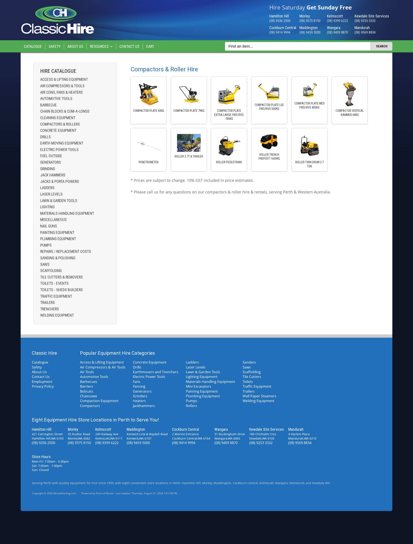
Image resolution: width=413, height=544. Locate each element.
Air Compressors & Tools (62, 86)
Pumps (46, 245)
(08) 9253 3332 (365, 21)
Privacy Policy (43, 386)
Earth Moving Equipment (61, 143)
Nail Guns (48, 226)
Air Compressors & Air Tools (102, 367)
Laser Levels (51, 194)
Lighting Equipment (201, 376)
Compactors (90, 405)
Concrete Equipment (58, 130)
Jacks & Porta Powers (59, 181)
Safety (55, 46)
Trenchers (49, 309)
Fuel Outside (51, 156)
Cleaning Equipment (57, 117)
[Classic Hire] (58, 33)
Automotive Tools (56, 98)
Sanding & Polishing (57, 258)
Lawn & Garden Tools (58, 200)
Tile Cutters (252, 376)
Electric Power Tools (59, 149)
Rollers (191, 405)
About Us (75, 46)
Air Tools (87, 372)
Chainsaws (88, 396)
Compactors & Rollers (60, 124)
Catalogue (33, 46)
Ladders (47, 187)
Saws (44, 264)
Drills (45, 137)
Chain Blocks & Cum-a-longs (64, 111)
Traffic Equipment (56, 296)
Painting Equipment (57, 232)
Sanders (249, 362)
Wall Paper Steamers (259, 396)
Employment (42, 381)
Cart (150, 46)
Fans (136, 381)
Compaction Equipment (99, 400)
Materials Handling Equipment (67, 213)
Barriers (86, 386)
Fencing (139, 386)
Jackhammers (144, 405)
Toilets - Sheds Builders (61, 290)
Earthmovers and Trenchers (155, 372)
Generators (50, 162)
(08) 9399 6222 (337, 21)
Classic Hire (44, 353)
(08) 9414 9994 (279, 32)
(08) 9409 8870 (337, 32)
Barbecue (48, 105)
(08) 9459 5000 (310, 32)
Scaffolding (51, 270)
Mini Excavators (198, 386)
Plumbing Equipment (58, 238)
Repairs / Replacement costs (65, 251)
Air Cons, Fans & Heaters (61, 92)
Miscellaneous (53, 219)
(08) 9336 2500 (279, 21)
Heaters (139, 400)
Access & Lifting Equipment (64, 79)
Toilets (248, 381)
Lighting (47, 207)
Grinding (47, 168)
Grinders (140, 396)
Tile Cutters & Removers (61, 277)
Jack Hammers (52, 175)
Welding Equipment (57, 315)
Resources (99, 46)
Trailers (47, 302)
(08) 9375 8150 (310, 21)
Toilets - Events (54, 283)
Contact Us (129, 46)
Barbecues (88, 381)
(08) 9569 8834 (365, 32)
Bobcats (86, 391)
